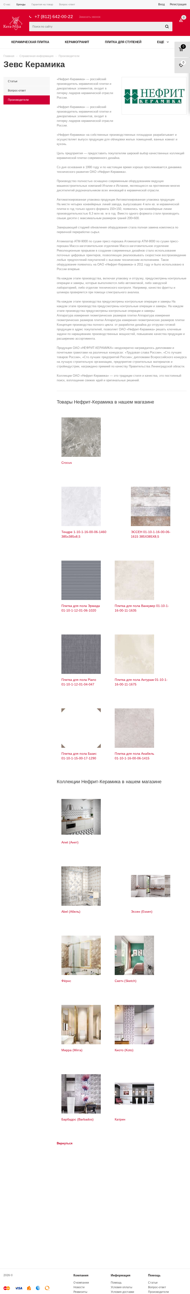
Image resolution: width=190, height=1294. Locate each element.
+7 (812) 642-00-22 (54, 16)
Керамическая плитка (30, 42)
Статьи (153, 1282)
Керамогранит (77, 42)
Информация (120, 1275)
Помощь (154, 1275)
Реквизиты (80, 1292)
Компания (81, 1275)
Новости (79, 1287)
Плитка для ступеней (123, 42)
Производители (158, 1292)
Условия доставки (122, 1292)
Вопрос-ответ (157, 1287)
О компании (81, 1282)
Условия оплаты (121, 1287)
